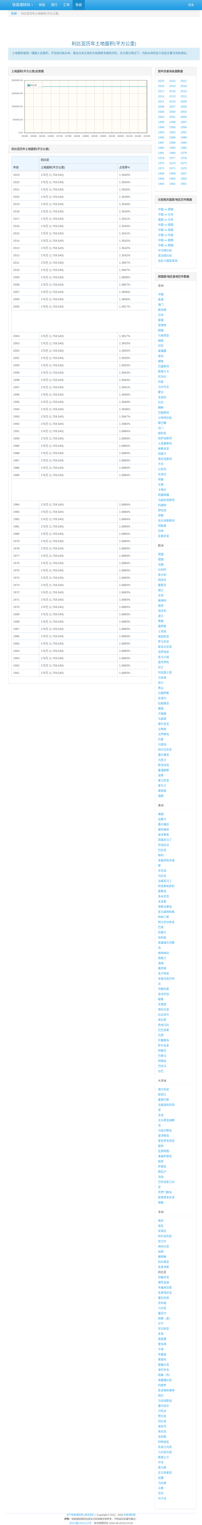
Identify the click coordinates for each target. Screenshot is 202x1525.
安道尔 (162, 698)
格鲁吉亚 (163, 448)
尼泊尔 (162, 376)
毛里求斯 (163, 1266)
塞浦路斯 (163, 770)
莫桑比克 (163, 1364)
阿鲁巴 (162, 1050)
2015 (183, 91)
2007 (172, 106)
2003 (183, 111)
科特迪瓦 (163, 1441)
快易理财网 (21, 5)
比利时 (162, 569)
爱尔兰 (162, 785)
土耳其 (162, 631)
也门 (161, 428)
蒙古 (161, 392)
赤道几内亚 (165, 1446)
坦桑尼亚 (163, 1277)
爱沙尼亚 (163, 780)
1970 (183, 168)
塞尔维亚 (163, 754)
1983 (172, 147)
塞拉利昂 (163, 1297)
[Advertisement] (104, 27)
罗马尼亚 (163, 641)
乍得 (161, 1349)
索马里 (162, 1467)
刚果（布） (165, 1374)
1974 (172, 163)
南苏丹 (162, 1426)
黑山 (161, 687)
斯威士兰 (163, 1457)
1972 (161, 168)
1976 (183, 158)
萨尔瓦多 (163, 1045)
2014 (161, 96)
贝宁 (161, 1323)
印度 (161, 381)
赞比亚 (162, 1416)
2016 (172, 91)
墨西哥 (162, 968)
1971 (172, 168)
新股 (42, 5)
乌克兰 (162, 759)
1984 (161, 147)
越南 (161, 340)
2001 (172, 116)
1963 (161, 183)
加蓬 (161, 1477)
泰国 (161, 320)
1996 (161, 127)
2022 (172, 80)
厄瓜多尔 (163, 1014)
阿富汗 (162, 453)
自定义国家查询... (169, 260)
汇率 (66, 5)
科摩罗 (162, 1385)
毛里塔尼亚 (165, 1292)
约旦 (161, 402)
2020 (161, 86)
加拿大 (162, 819)
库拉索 (162, 1019)
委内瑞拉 (163, 824)
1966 (161, 178)
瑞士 (161, 590)
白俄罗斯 (163, 693)
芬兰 (161, 667)
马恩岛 (162, 744)
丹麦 (161, 739)
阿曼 (161, 479)
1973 (183, 163)
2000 (183, 116)
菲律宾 (162, 325)
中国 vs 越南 (165, 240)
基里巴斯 (163, 1099)
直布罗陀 (163, 662)
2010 (172, 101)
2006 (183, 106)
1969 (161, 173)
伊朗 (161, 515)
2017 (161, 91)
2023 (161, 80)
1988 (183, 137)
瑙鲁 (161, 1202)
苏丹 (161, 1493)
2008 (161, 106)
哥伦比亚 (163, 1009)
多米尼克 (163, 896)
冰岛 (161, 595)
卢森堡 (162, 713)
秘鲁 (161, 999)
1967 (183, 173)
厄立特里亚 (165, 1472)
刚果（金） (165, 1318)
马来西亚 (163, 335)
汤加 (161, 1176)
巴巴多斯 (163, 1030)
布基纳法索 (165, 1287)
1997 (183, 122)
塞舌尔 (162, 1313)
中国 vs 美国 (165, 209)
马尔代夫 (163, 386)
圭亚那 (162, 901)
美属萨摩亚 (165, 1156)
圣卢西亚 (163, 973)
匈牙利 (162, 610)
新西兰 (162, 1094)
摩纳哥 (162, 790)
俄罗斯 (162, 626)
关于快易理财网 (74, 1515)
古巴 (161, 1071)
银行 (54, 5)
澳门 (161, 304)
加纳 (161, 1251)
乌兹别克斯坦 (166, 500)
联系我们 (89, 1515)
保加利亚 (163, 636)
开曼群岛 (163, 1040)
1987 (161, 142)
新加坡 (162, 309)
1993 (161, 132)
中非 (161, 1462)
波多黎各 (163, 834)
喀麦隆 (162, 1338)
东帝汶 (162, 474)
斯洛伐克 (163, 765)
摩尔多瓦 (163, 723)
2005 (161, 111)
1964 (183, 178)
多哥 (161, 1333)
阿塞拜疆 (163, 494)
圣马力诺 (163, 657)
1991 (183, 132)
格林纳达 (163, 952)
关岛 (161, 1115)
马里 (161, 1488)
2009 (183, 101)
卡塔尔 (162, 489)
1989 (172, 137)
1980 (172, 152)
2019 (172, 86)
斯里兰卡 (163, 371)
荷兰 (161, 682)
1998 (172, 122)
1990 (161, 137)
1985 (183, 142)
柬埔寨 (162, 350)
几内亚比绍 (165, 1452)
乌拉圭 (162, 875)
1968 (172, 173)
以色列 (162, 469)
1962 (172, 183)
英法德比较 (165, 255)
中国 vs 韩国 (165, 245)
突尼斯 (162, 1436)
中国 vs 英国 (165, 229)
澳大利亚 (163, 1089)
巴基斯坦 (163, 366)
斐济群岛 (163, 1135)
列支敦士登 (165, 672)
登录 (191, 5)
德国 (161, 559)
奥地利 (162, 600)
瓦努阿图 (163, 1151)
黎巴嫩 (162, 422)
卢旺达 (162, 1410)
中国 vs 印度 (165, 235)
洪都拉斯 (163, 988)
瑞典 (161, 795)
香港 (161, 299)
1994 (183, 127)
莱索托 (162, 1359)
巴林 (161, 530)
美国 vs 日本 (165, 219)
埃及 (161, 1225)
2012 (183, 96)
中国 (161, 294)
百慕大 (162, 932)
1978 (161, 158)
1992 (172, 132)
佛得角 (162, 1256)
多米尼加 (163, 994)
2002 (161, 116)
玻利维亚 (163, 829)
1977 (172, 158)
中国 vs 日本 (165, 214)
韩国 (161, 330)
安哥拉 (162, 1230)
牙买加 (162, 870)
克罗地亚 (163, 651)
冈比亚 (162, 1421)
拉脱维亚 (163, 703)
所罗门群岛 (165, 1192)
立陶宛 (162, 729)
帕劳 (161, 1161)
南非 (161, 1220)
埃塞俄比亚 (165, 1380)
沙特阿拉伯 (165, 417)
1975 (161, 163)
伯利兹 (162, 937)
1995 (172, 127)
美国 (161, 814)
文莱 (161, 484)
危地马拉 (163, 1024)
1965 (172, 178)
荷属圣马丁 (165, 839)
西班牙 (162, 579)
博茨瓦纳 (163, 1282)
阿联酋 (162, 525)
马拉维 (162, 1482)
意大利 (162, 574)
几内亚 (162, 1308)
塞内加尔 (163, 1405)
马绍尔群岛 (165, 1130)
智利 (161, 855)
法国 (161, 564)
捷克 (161, 605)
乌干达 (162, 1498)
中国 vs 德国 (165, 224)
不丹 (161, 464)
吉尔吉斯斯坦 (166, 520)
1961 (183, 183)
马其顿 (162, 718)
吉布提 (162, 1302)
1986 (172, 142)
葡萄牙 (162, 585)
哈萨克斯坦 (165, 438)
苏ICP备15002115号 (80, 1523)
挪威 (161, 708)
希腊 (161, 621)
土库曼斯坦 (165, 443)
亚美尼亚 (163, 536)
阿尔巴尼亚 (165, 749)
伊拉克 (162, 510)
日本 (161, 314)
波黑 (161, 775)
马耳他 (162, 677)
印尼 (161, 345)
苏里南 (162, 1004)
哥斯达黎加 (165, 906)
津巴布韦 (163, 1369)
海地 (161, 963)
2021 (183, 80)
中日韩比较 (165, 250)
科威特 (162, 505)
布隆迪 (162, 1354)
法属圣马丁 (165, 880)
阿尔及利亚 (165, 1236)
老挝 (161, 356)
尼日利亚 (163, 1328)
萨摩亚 (162, 1166)
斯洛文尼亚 (165, 646)
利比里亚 (163, 1261)
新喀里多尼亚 (166, 1197)
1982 (183, 147)
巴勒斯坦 (163, 412)
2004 (172, 111)
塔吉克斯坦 (165, 458)
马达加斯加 (165, 1400)
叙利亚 (162, 433)
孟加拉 (162, 397)
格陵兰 (162, 958)
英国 (161, 554)
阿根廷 (162, 1060)
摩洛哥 (162, 1344)
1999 (161, 122)
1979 (183, 152)
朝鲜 (161, 407)
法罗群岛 (163, 734)
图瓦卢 (162, 1171)
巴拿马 (162, 1055)
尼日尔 (162, 1241)
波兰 (161, 615)
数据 (79, 5)
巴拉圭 (162, 850)
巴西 (161, 1035)
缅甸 (161, 361)
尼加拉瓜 (163, 844)
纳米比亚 (163, 1246)
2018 (183, 86)
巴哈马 (162, 1066)
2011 (161, 101)
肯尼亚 (162, 1431)
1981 (161, 152)
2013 (172, 96)
